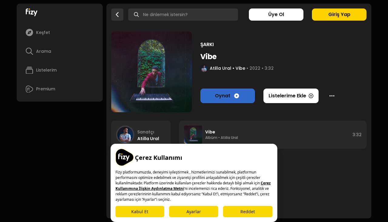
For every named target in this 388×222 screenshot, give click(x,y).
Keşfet (43, 32)
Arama (43, 51)
